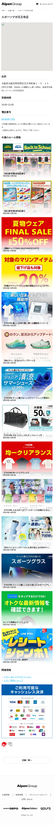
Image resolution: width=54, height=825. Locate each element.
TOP (3, 10)
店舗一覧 (11, 10)
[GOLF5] (46, 808)
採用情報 (19, 795)
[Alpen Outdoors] (29, 808)
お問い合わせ (27, 799)
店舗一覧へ (27, 760)
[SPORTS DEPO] (10, 808)
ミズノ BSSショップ (13, 680)
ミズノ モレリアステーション (18, 677)
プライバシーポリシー (38, 795)
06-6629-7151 (8, 119)
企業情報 (5, 795)
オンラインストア (46, 4)
